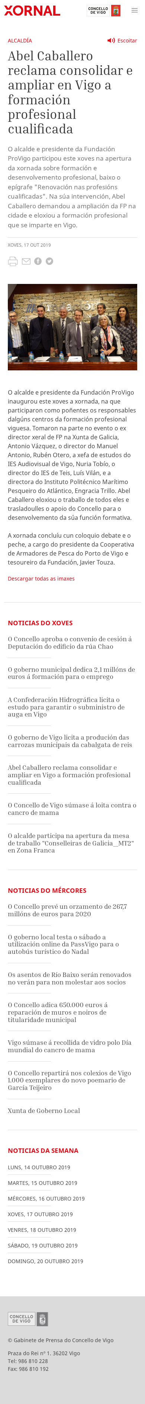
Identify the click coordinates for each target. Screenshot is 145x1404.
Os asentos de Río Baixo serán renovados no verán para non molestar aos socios (70, 978)
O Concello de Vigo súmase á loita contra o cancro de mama (72, 808)
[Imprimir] (13, 262)
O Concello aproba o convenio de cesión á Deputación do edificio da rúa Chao (70, 642)
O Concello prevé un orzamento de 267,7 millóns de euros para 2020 (67, 910)
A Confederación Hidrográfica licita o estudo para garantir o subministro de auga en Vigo (66, 707)
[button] (134, 10)
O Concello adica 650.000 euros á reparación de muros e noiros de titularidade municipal (58, 1012)
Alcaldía (20, 40)
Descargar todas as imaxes (41, 578)
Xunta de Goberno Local (44, 1110)
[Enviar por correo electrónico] (26, 262)
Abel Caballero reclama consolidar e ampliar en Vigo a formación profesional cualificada (69, 774)
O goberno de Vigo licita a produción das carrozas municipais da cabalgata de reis (70, 741)
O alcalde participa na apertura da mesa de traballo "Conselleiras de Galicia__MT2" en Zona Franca (71, 843)
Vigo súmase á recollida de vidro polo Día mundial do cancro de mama (70, 1046)
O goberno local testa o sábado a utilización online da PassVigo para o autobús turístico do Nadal (63, 944)
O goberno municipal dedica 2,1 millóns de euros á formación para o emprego (71, 673)
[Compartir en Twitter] (49, 262)
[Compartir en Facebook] (38, 262)
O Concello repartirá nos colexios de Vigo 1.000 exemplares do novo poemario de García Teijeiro (69, 1080)
